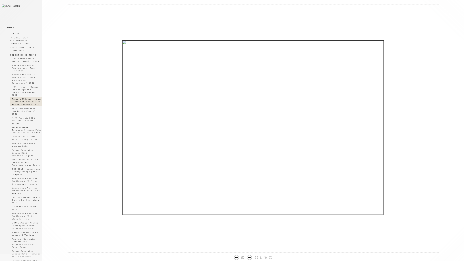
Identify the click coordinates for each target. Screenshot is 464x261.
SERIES (14, 33)
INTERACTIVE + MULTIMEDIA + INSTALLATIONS (19, 40)
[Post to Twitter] (251, 251)
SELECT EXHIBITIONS (23, 55)
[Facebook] (248, 251)
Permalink (262, 249)
